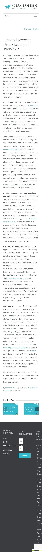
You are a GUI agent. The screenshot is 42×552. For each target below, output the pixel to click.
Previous (27, 29)
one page (33, 105)
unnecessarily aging (11, 149)
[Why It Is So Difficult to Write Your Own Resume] (10, 404)
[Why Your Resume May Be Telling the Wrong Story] (31, 404)
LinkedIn (6, 453)
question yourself (16, 278)
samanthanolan (10, 388)
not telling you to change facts (15, 348)
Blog (29, 388)
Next (35, 29)
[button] (5, 409)
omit (34, 351)
